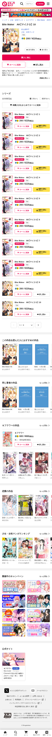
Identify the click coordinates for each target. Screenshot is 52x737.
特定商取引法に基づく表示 (26, 707)
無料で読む (43, 126)
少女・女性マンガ (27, 32)
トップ (5, 735)
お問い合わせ (37, 696)
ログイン (29, 4)
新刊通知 (31, 50)
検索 (15, 735)
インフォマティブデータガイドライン (23, 703)
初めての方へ (11, 696)
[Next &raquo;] (38, 325)
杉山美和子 (25, 29)
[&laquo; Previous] (14, 325)
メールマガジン (42, 691)
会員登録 (40, 4)
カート (26, 735)
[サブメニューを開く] (48, 3)
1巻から (35, 99)
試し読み (39, 65)
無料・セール (47, 735)
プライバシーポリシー (34, 700)
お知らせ (8, 700)
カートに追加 (15, 65)
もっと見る (43, 383)
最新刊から (46, 99)
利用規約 (18, 700)
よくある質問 (24, 696)
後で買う (45, 50)
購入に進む (26, 57)
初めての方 (36, 735)
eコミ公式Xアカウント (16, 691)
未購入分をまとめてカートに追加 (27, 105)
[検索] (21, 3)
